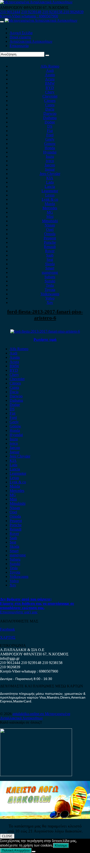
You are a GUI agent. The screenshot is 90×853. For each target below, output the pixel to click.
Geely (49, 139)
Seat (50, 260)
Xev (50, 302)
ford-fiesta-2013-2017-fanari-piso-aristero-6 (45, 315)
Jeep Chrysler (50, 174)
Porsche (50, 242)
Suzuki (50, 281)
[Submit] (47, 55)
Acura (49, 79)
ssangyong (50, 272)
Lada (50, 182)
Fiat (50, 131)
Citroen (49, 101)
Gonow (50, 144)
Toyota (50, 290)
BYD (50, 88)
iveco (50, 161)
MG (50, 212)
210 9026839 (73, 12)
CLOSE (7, 836)
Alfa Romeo (50, 66)
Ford (50, 135)
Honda (50, 148)
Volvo (49, 298)
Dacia (49, 109)
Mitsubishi (50, 221)
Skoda (50, 264)
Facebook (7, 629)
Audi (50, 70)
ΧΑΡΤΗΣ (7, 637)
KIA (49, 178)
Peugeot (50, 238)
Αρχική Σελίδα (21, 33)
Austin (50, 75)
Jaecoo (50, 165)
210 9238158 (52, 12)
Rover (49, 251)
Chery (49, 92)
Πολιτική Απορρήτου (16, 850)
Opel (50, 229)
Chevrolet (49, 96)
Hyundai (49, 152)
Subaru (49, 277)
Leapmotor (50, 191)
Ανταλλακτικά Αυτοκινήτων (31, 41)
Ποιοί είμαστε (20, 37)
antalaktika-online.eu (28, 714)
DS (49, 126)
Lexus (49, 195)
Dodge (50, 122)
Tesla (50, 285)
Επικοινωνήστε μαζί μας (18, 612)
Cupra (49, 105)
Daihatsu (50, 118)
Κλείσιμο (61, 845)
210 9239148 (31, 12)
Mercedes (49, 208)
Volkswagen (50, 294)
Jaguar (50, 169)
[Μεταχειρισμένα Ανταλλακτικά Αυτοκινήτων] (45, 818)
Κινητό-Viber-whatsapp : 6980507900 (29, 16)
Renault (50, 247)
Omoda (49, 234)
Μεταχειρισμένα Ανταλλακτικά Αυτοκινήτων (35, 716)
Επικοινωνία (19, 46)
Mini (50, 217)
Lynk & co (50, 199)
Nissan (50, 225)
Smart (49, 268)
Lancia (50, 186)
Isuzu (50, 156)
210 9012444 (10, 12)
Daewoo (49, 113)
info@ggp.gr (9, 658)
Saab (50, 255)
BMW (50, 83)
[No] (34, 851)
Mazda (50, 204)
